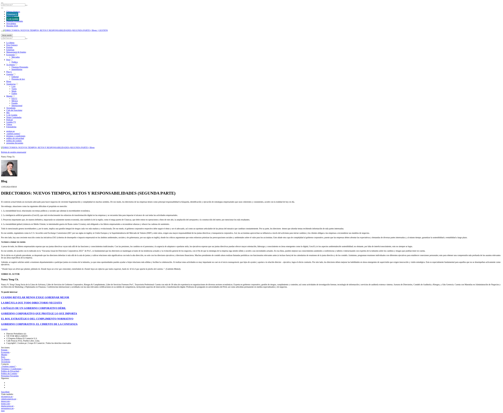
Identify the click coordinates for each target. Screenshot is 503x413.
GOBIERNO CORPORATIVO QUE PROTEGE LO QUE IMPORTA (39, 313)
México (15, 101)
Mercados (16, 57)
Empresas (10, 16)
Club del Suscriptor (14, 110)
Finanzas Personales (14, 21)
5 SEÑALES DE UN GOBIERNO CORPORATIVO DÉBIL (33, 308)
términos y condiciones (15, 136)
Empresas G (12, 14)
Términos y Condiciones (11, 369)
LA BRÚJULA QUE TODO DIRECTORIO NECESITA (31, 302)
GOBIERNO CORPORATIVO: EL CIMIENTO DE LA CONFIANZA (39, 324)
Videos (9, 124)
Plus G (9, 72)
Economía (10, 55)
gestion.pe (10, 131)
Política (15, 62)
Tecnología (10, 108)
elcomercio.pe (7, 396)
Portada (9, 47)
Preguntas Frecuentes (10, 376)
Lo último (10, 43)
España (15, 103)
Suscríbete (5, 392)
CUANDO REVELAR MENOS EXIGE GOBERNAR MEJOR (35, 297)
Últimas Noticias (13, 12)
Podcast (9, 120)
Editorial (15, 77)
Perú (8, 60)
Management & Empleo (16, 52)
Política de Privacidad (10, 371)
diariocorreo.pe (7, 406)
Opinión (9, 74)
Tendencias (11, 84)
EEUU (14, 98)
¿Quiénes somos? (8, 366)
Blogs (8, 81)
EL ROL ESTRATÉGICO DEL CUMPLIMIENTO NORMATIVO (37, 318)
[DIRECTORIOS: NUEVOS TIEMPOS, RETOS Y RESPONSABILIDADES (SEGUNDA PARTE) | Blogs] (48, 147)
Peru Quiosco (12, 45)
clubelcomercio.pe (8, 399)
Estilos (14, 93)
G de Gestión (12, 19)
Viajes (14, 89)
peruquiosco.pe (7, 408)
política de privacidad (15, 138)
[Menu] (2, 2)
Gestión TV (11, 122)
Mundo (9, 96)
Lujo (13, 86)
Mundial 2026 (12, 26)
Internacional (17, 105)
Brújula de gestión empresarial (13, 152)
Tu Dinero (10, 65)
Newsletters (11, 23)
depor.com (5, 401)
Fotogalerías (11, 127)
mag (3, 411)
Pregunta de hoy (18, 79)
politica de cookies (14, 141)
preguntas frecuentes (14, 143)
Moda (14, 91)
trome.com (5, 404)
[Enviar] (26, 5)
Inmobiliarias (17, 69)
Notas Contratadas (13, 117)
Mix (8, 113)
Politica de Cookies (9, 373)
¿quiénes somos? (13, 133)
